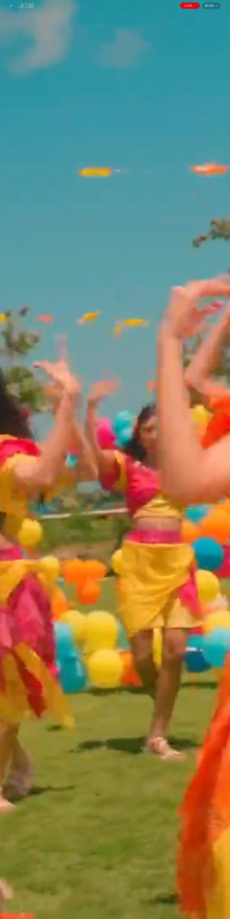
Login (188, 5)
